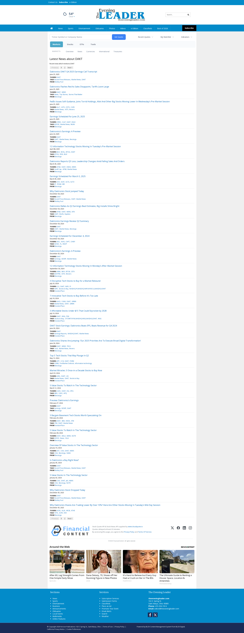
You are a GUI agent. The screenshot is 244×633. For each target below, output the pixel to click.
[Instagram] (190, 530)
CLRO (59, 391)
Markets (56, 44)
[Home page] (120, 14)
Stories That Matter (75, 94)
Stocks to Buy (63, 289)
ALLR (63, 510)
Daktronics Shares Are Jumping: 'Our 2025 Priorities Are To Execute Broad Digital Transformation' (95, 340)
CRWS (59, 122)
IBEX (55, 393)
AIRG (58, 376)
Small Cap (58, 169)
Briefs (61, 214)
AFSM (58, 167)
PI (70, 286)
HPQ (71, 391)
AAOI (58, 301)
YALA (67, 438)
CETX (73, 271)
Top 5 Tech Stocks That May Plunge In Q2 (69, 355)
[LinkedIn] (184, 530)
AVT (58, 451)
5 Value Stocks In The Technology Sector (69, 475)
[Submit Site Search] (188, 15)
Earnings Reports (60, 334)
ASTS (63, 107)
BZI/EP (64, 259)
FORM (72, 361)
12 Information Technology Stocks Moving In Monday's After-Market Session (86, 265)
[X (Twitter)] (172, 530)
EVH (65, 513)
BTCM (68, 271)
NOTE (74, 436)
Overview (69, 51)
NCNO (56, 244)
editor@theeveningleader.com (166, 608)
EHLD (73, 122)
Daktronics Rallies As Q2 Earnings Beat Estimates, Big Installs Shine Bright (84, 206)
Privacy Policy (129, 532)
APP (58, 361)
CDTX (68, 107)
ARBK (58, 271)
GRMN (74, 301)
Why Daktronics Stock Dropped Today (67, 490)
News (80, 51)
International (104, 51)
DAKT (59, 77)
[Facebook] (178, 530)
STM (72, 421)
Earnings (57, 259)
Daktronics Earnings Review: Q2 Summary (69, 221)
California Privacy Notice (56, 629)
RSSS (61, 154)
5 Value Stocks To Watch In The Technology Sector (73, 385)
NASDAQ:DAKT (73, 334)
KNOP (65, 244)
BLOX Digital (180, 627)
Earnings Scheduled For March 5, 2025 (68, 176)
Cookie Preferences (74, 629)
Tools (93, 44)
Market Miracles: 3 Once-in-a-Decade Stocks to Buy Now (76, 370)
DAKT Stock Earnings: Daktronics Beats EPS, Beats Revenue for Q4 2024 (83, 325)
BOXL (63, 152)
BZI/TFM (57, 274)
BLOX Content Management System (158, 627)
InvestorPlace (60, 291)
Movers (72, 109)
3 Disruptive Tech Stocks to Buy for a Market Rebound (75, 280)
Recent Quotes (144, 37)
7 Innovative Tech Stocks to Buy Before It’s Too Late (74, 295)
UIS (67, 376)
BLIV (58, 152)
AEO (58, 242)
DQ (68, 391)
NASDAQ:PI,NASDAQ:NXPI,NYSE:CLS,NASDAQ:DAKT (87, 289)
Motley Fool (59, 82)
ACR (58, 182)
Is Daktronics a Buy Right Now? (64, 460)
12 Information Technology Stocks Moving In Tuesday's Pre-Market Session (85, 146)
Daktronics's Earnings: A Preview (65, 131)
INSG (63, 316)
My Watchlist (166, 37)
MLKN (73, 124)
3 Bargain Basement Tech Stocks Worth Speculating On (75, 415)
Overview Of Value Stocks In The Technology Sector (74, 445)
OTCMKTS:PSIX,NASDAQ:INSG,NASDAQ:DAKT (81, 319)
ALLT (58, 107)
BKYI (63, 271)
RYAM (59, 184)
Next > (70, 68)
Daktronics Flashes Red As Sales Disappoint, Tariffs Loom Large (79, 86)
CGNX (64, 301)
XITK (73, 212)
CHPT (68, 242)
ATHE (73, 510)
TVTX (56, 513)
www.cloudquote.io (135, 526)
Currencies (90, 51)
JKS (67, 481)
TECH (69, 346)
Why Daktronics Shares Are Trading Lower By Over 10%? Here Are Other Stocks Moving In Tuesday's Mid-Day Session (105, 505)
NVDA (68, 421)
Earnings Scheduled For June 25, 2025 (67, 116)
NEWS (64, 92)
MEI (63, 184)
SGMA (68, 453)
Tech (56, 348)
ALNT (63, 182)
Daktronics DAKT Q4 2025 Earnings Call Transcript (73, 71)
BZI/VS (56, 438)
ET (55, 184)
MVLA (64, 436)
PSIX (67, 316)
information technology (83, 363)
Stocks (70, 44)
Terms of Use (108, 627)
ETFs (82, 44)
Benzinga (58, 97)
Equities (67, 214)
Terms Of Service (144, 532)
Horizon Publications (67, 627)
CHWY (73, 242)
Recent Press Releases (62, 79)
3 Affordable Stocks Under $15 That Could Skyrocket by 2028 (78, 310)
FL (61, 244)
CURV (73, 107)
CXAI (62, 451)
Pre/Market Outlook (67, 363)
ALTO (72, 182)
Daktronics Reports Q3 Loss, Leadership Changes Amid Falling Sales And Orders (87, 161)
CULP (64, 122)
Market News (76, 79)
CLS (58, 286)
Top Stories (63, 94)
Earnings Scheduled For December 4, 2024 (69, 236)
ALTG (67, 182)
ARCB (68, 510)
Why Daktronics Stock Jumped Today (67, 191)
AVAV (63, 242)
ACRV (58, 510)
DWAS (69, 167)
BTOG (68, 152)
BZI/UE (56, 124)
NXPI (67, 286)
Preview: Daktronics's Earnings (64, 400)
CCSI (62, 361)
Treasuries (117, 51)
